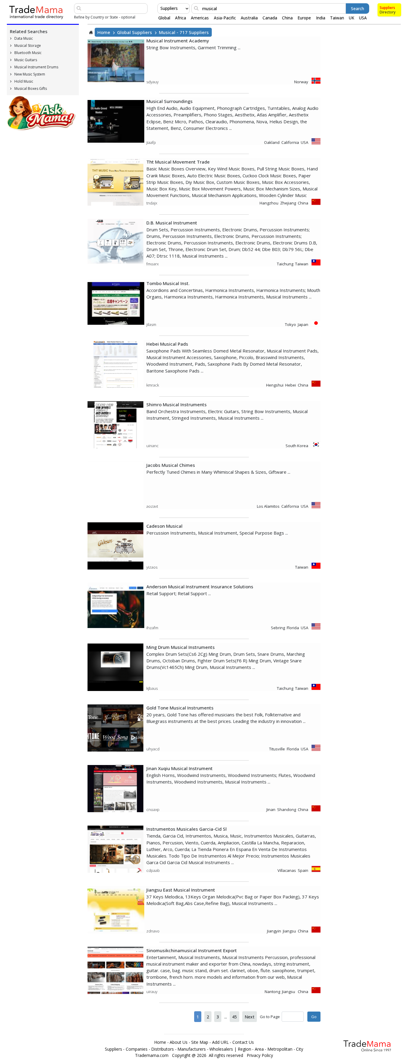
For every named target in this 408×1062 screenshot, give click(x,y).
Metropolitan (279, 1049)
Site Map (199, 1042)
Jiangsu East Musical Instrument (180, 890)
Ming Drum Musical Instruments (180, 647)
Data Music (23, 38)
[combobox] (161, 8)
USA (363, 18)
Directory (387, 12)
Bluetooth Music (28, 52)
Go (314, 1016)
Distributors (162, 1049)
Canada (270, 18)
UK (351, 18)
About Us (179, 1042)
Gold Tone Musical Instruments (180, 708)
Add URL (220, 1042)
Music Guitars (25, 59)
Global (164, 18)
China (287, 18)
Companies (137, 1049)
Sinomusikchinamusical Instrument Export (191, 950)
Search (357, 8)
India (320, 18)
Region (244, 1049)
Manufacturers (191, 1049)
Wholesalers (221, 1049)
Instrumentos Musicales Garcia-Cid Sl (186, 829)
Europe (304, 18)
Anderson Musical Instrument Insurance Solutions (199, 587)
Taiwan (337, 18)
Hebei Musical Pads (167, 344)
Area (259, 1049)
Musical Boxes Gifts (30, 88)
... (225, 1016)
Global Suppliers (134, 32)
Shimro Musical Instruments (176, 404)
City (299, 1049)
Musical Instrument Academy (177, 41)
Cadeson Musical (164, 526)
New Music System (29, 74)
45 (234, 1017)
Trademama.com (151, 1055)
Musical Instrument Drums (36, 67)
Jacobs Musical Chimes (170, 465)
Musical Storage (27, 45)
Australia (249, 18)
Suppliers (387, 7)
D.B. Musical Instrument (171, 223)
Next (249, 1017)
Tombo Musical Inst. (168, 283)
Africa (180, 18)
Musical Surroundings (169, 101)
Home (103, 32)
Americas (200, 18)
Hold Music (23, 81)
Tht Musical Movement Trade (178, 162)
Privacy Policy (260, 1055)
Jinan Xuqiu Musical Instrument (179, 768)
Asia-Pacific (225, 18)
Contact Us (243, 1042)
